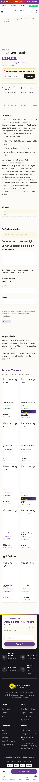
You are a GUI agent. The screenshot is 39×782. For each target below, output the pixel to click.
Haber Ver (29, 76)
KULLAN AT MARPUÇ (9, 402)
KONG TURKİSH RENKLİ (8, 586)
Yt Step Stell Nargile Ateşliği (27, 533)
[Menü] (2, 11)
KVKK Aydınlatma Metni (13, 761)
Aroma (4, 730)
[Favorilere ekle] (16, 380)
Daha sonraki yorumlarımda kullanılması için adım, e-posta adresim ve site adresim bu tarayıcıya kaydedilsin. (19, 313)
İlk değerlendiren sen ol (20, 63)
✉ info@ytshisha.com (28, 734)
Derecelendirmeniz (9, 278)
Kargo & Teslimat (27, 713)
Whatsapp (33, 5)
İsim (4, 286)
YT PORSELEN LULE (27, 446)
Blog (3, 716)
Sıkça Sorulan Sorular (28, 709)
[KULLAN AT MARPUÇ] (10, 388)
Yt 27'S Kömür (25, 489)
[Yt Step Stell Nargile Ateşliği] (28, 519)
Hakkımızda (6, 709)
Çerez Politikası (28, 761)
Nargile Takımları (7, 745)
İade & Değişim (26, 716)
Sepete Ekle (25, 772)
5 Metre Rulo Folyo (8, 489)
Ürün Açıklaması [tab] (10, 105)
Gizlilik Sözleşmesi (29, 757)
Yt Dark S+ (6, 533)
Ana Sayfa (6, 19)
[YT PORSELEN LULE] (28, 432)
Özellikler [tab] (24, 105)
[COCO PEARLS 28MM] (28, 388)
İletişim (4, 713)
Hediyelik (5, 737)
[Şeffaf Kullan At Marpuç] (10, 432)
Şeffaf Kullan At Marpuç (10, 446)
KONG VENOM (26, 585)
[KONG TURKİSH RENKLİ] (10, 572)
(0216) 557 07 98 (18, 5)
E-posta (5, 297)
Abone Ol (19, 644)
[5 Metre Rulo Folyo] (10, 475)
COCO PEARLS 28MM (28, 402)
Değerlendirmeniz (8, 249)
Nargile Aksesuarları (8, 741)
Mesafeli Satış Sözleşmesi (12, 757)
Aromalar (5, 734)
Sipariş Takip (25, 720)
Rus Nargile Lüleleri (18, 19)
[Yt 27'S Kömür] (28, 475)
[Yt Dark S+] (10, 519)
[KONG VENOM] (28, 572)
